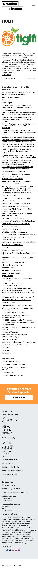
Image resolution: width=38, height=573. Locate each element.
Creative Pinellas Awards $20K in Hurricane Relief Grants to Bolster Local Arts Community (18, 126)
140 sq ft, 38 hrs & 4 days (11, 286)
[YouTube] (16, 550)
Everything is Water (9, 339)
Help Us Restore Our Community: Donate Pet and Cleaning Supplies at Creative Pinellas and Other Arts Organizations (18, 188)
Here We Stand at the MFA (12, 245)
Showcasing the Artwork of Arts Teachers (18, 221)
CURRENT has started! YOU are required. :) (18, 235)
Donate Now (19, 397)
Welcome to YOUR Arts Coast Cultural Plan (19, 242)
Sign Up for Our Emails (10, 467)
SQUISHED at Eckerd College (13, 218)
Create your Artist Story (11, 229)
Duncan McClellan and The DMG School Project (17, 258)
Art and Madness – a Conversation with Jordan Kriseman (17, 309)
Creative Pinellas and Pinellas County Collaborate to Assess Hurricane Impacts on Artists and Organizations (18, 162)
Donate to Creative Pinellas (12, 471)
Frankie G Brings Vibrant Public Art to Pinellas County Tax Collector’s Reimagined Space (19, 132)
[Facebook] (7, 550)
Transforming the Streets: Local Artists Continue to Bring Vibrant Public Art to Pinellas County (17, 119)
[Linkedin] (13, 550)
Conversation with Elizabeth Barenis (16, 206)
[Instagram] (10, 550)
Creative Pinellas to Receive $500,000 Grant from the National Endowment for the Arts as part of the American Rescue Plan (18, 291)
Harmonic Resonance (10, 97)
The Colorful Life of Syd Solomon (14, 312)
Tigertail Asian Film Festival (12, 375)
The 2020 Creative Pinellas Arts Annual (17, 320)
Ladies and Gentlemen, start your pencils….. (19, 342)
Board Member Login (10, 474)
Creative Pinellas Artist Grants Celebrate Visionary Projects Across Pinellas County (18, 145)
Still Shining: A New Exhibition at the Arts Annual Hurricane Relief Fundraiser (17, 168)
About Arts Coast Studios (11, 273)
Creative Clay (30, 78)
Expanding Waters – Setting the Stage (17, 305)
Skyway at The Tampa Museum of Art (16, 203)
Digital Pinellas (7, 276)
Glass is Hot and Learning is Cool (14, 262)
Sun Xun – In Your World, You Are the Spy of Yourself (18, 328)
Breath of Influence (9, 302)
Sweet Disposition (9, 102)
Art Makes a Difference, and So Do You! (17, 193)
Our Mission (6, 347)
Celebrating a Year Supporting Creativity (18, 137)
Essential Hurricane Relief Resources (16, 174)
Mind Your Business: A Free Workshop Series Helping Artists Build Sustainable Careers (19, 114)
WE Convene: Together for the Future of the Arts (19, 254)
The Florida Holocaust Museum (14, 364)
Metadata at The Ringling (11, 270)
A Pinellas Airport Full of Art (12, 250)
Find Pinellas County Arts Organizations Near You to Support (17, 215)
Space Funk (6, 247)
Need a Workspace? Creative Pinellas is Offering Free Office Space (17, 182)
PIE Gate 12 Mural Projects (12, 265)
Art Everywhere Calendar (12, 459)
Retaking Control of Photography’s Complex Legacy (15, 238)
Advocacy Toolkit (8, 201)
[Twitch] (19, 550)
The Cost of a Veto (9, 195)
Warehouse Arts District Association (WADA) (16, 368)
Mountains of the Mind (10, 226)
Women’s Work (8, 268)
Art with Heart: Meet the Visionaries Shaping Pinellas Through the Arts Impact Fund (19, 141)
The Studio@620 (8, 78)
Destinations (6, 100)
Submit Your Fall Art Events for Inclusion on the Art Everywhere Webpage (18, 93)
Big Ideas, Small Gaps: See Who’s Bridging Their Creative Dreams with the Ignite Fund (19, 156)
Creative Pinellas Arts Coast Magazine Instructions (17, 279)
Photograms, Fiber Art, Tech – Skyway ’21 (18, 297)
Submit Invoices (8, 463)
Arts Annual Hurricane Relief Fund (15, 171)
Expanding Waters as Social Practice (16, 300)
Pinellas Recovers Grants (11, 283)
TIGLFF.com (6, 75)
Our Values (6, 350)
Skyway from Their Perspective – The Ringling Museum (16, 210)
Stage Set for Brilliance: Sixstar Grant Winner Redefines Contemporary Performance (16, 151)
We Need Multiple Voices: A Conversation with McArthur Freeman (18, 316)
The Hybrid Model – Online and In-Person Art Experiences (18, 324)
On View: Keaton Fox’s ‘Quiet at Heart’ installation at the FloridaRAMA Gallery (17, 106)
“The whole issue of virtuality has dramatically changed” (14, 336)
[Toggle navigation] (33, 6)
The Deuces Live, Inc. (10, 361)
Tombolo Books (8, 372)
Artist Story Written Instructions (14, 232)
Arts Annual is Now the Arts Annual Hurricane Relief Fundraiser (15, 178)
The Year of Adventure (10, 332)
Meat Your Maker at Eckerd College (16, 224)
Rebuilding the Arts (9, 110)
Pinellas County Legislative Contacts (16, 198)
